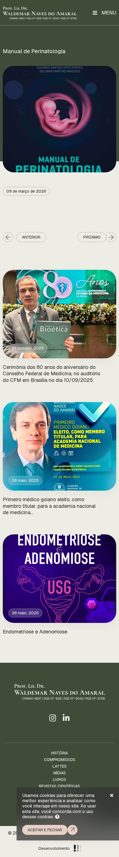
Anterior (31, 237)
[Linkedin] (66, 718)
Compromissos (59, 759)
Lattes (60, 766)
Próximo (91, 237)
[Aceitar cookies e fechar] (111, 795)
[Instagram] (52, 718)
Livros (59, 779)
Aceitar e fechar (45, 829)
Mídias (59, 772)
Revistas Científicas (59, 786)
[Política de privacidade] (57, 817)
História (59, 752)
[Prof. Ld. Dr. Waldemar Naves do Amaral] (40, 13)
